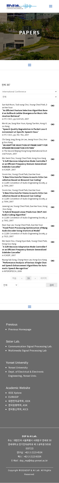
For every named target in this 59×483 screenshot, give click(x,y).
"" (24, 113)
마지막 (44, 278)
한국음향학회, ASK (17, 405)
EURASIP (13, 396)
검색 (52, 285)
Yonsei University (18, 367)
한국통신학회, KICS (18, 409)
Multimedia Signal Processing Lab (27, 350)
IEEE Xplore (15, 392)
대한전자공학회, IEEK (19, 401)
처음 (14, 278)
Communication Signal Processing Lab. (30, 346)
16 (28, 278)
